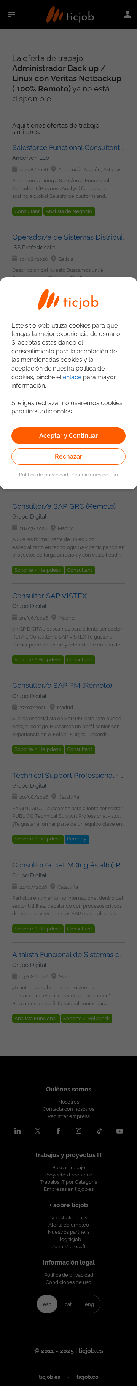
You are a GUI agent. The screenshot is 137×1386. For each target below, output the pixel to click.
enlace (72, 377)
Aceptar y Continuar (68, 435)
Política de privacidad (43, 474)
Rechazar (68, 456)
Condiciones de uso (95, 474)
